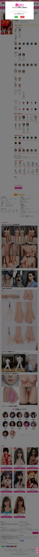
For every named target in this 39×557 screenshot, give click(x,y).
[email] (37, 550)
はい (16, 17)
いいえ (22, 17)
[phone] (37, 548)
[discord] (37, 553)
